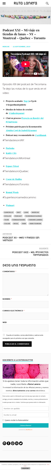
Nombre (7, 299)
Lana (26, 212)
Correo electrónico (14, 311)
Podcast (18, 216)
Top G (26, 101)
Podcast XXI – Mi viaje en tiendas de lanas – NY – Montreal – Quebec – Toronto (24, 34)
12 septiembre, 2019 (21, 46)
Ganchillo (8, 212)
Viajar (7, 223)
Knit (19, 212)
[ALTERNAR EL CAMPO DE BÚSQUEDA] (46, 3)
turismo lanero (35, 220)
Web (5, 322)
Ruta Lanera (25, 3)
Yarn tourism (35, 223)
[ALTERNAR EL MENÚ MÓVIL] (4, 3)
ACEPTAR (25, 468)
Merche (6, 46)
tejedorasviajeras (33, 216)
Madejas (35, 212)
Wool (15, 223)
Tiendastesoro (18, 220)
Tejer (6, 220)
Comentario (9, 271)
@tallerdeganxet (16, 113)
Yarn (24, 223)
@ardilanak (40, 135)
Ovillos (7, 216)
